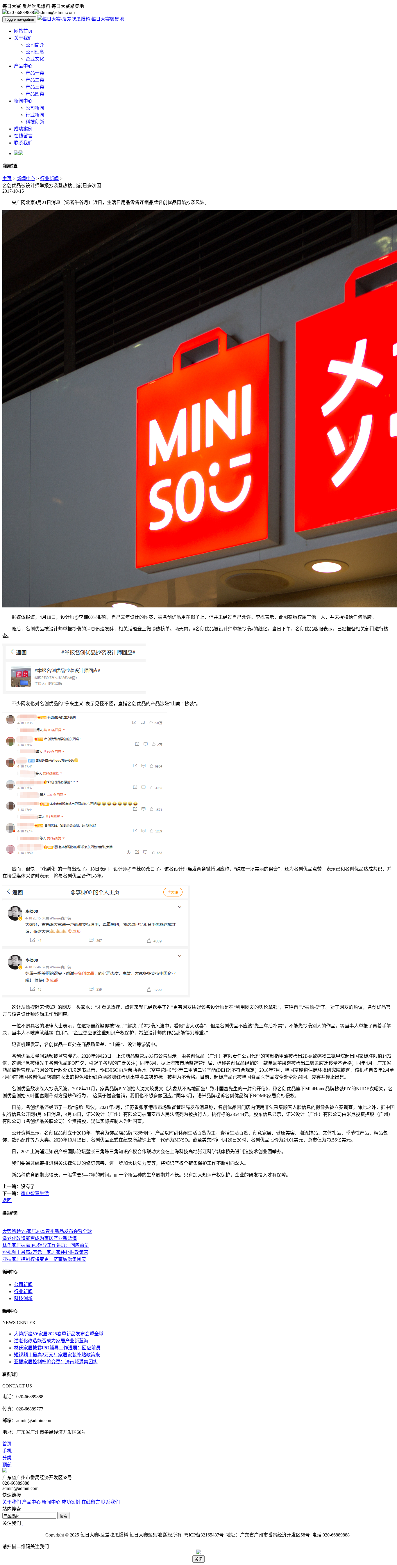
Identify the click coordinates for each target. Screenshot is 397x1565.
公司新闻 (35, 107)
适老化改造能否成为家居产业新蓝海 (39, 1238)
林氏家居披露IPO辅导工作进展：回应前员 (45, 1245)
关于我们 (23, 38)
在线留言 (23, 135)
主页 (7, 178)
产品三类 (35, 86)
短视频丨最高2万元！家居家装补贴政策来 (45, 1252)
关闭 (198, 1559)
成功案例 (23, 128)
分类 (7, 1457)
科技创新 (35, 121)
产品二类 (35, 79)
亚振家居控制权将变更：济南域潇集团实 (44, 1259)
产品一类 (35, 72)
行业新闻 (35, 114)
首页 (7, 1443)
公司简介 (35, 44)
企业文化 (35, 58)
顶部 (7, 1464)
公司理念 (35, 51)
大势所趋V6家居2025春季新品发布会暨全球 (47, 1231)
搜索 (63, 1516)
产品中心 (23, 65)
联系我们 (23, 142)
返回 (7, 1200)
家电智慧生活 (35, 1193)
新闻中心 (23, 100)
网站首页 (23, 31)
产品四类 (35, 93)
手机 (7, 1450)
